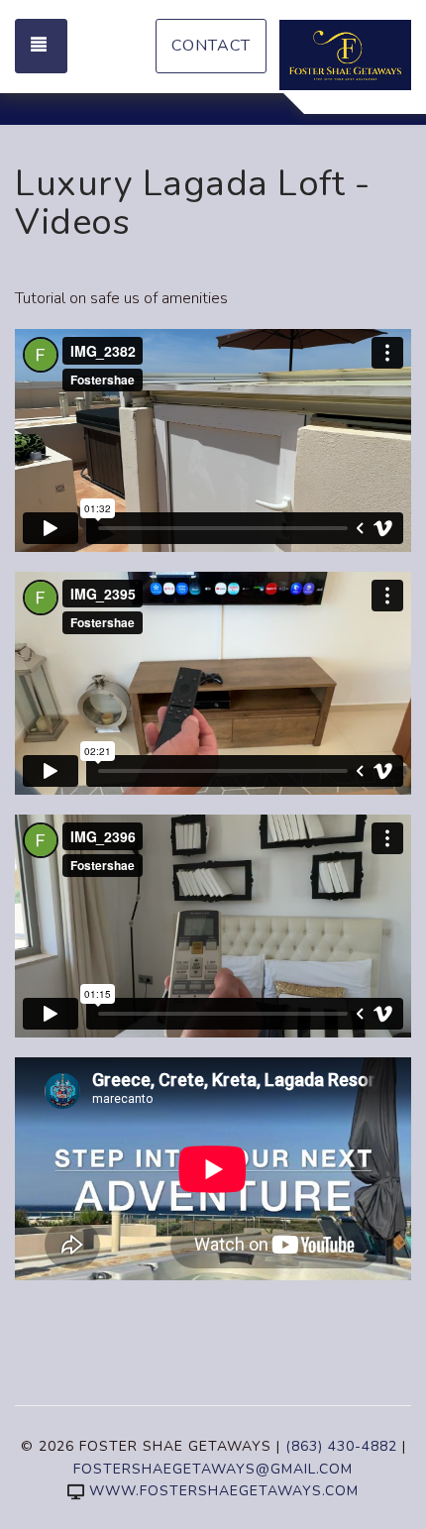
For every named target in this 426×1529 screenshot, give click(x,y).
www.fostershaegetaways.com (224, 1490)
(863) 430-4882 (341, 1446)
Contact (211, 45)
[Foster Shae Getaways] (345, 54)
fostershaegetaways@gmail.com (213, 1469)
